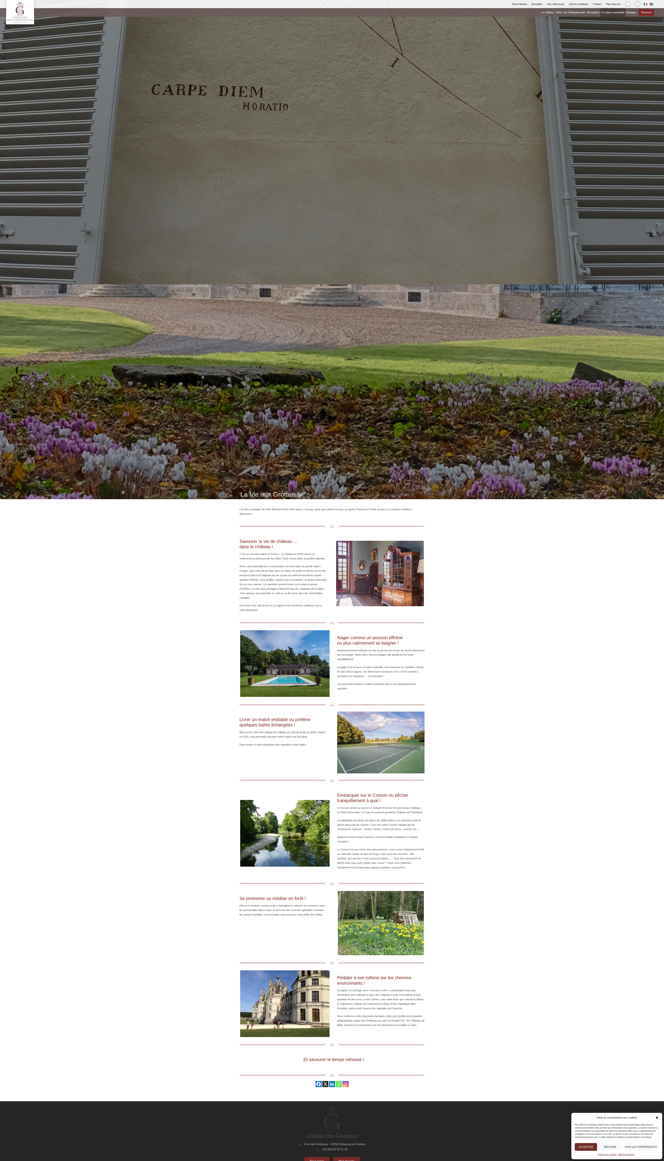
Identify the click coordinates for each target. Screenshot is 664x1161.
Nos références (555, 4)
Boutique (631, 12)
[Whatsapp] (339, 1084)
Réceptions (593, 12)
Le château (547, 12)
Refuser (610, 1146)
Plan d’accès (613, 4)
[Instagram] (346, 1084)
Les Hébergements (574, 12)
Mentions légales (626, 1154)
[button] (657, 1117)
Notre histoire (519, 4)
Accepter (586, 1146)
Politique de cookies (607, 1154)
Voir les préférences (641, 1146)
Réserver (646, 12)
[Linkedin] (332, 1084)
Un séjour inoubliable (613, 12)
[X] (325, 1084)
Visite (558, 12)
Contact (597, 4)
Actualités (536, 4)
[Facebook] (319, 1084)
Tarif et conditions (578, 4)
